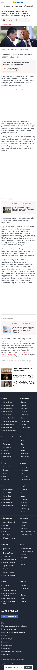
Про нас (5, 623)
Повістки (24, 522)
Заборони (24, 557)
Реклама (5, 635)
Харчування (25, 470)
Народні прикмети (27, 551)
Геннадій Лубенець (11, 20)
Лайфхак (24, 505)
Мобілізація (24, 518)
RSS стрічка (6, 654)
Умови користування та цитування (13, 632)
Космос (5, 470)
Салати (23, 598)
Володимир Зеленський (7, 549)
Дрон (4, 476)
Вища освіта (25, 421)
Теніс (22, 447)
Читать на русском (7, 24)
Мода (23, 496)
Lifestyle (22, 486)
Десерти (23, 595)
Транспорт (6, 444)
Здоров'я (23, 463)
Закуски (23, 601)
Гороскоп (24, 490)
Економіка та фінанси (9, 437)
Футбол (23, 441)
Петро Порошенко (9, 569)
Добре (28, 667)
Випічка (23, 585)
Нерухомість (7, 447)
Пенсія (3, 581)
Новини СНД (7, 499)
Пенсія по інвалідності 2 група (9, 589)
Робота (23, 405)
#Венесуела (15, 361)
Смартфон (6, 479)
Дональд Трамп (8, 553)
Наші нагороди (7, 639)
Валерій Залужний (9, 562)
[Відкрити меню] (2, 2)
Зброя (5, 531)
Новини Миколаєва (9, 430)
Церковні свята (26, 548)
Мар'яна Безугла (8, 572)
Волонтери (6, 535)
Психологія (24, 476)
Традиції (23, 554)
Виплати (24, 408)
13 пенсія (6, 585)
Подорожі (24, 499)
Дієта (22, 473)
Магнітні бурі (25, 509)
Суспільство (24, 398)
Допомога (24, 424)
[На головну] (18, 2)
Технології (6, 467)
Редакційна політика (9, 629)
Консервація (25, 588)
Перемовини (7, 528)
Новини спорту (25, 437)
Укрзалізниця (7, 456)
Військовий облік (26, 535)
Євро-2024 (24, 453)
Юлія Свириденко (9, 575)
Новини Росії (7, 496)
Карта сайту (6, 648)
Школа (23, 418)
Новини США (7, 493)
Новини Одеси (7, 411)
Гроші (5, 441)
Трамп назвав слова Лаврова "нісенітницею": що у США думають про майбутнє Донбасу (23, 329)
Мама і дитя (25, 467)
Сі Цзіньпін (6, 556)
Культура (24, 502)
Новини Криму (7, 427)
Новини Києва (7, 402)
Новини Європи (8, 490)
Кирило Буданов (8, 566)
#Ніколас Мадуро (26, 361)
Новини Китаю (7, 502)
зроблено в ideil (7, 664)
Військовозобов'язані (28, 531)
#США (8, 361)
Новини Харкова (8, 405)
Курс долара (7, 453)
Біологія (5, 473)
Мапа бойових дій (9, 522)
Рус (34, 2)
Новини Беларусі (8, 505)
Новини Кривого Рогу (10, 421)
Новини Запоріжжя (9, 418)
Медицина (24, 415)
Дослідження (25, 479)
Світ (2, 486)
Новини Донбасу (8, 424)
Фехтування (25, 456)
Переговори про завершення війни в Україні (18, 6)
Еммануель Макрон (9, 559)
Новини (4, 398)
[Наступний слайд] (35, 6)
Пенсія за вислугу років (9, 602)
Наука (3, 463)
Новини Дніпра (8, 408)
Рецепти (23, 581)
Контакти (5, 642)
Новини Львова (8, 415)
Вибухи (5, 525)
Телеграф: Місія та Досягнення (12, 651)
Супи (22, 592)
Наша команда (7, 645)
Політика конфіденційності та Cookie (14, 626)
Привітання (25, 512)
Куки (20, 667)
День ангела (25, 561)
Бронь (23, 525)
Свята (22, 544)
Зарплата (24, 402)
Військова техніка (9, 538)
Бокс (22, 444)
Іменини (23, 564)
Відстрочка (24, 528)
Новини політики (15, 204)
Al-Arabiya (16, 121)
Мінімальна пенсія (9, 598)
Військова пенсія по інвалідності (9, 594)
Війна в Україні (6, 518)
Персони (4, 544)
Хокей (23, 450)
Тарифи (5, 450)
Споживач (24, 493)
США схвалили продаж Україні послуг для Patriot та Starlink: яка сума (23, 209)
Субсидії (24, 411)
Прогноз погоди (26, 427)
